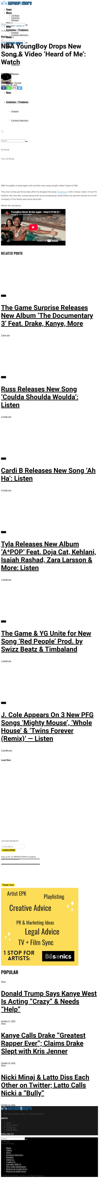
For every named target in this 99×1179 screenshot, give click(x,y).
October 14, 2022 (8, 1105)
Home (9, 9)
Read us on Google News (16, 1169)
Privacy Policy (12, 1125)
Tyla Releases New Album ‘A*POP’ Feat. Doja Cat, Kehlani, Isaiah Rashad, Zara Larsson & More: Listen (48, 556)
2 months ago (6, 750)
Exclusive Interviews (19, 35)
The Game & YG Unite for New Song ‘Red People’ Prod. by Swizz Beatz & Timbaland (46, 641)
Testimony (62, 191)
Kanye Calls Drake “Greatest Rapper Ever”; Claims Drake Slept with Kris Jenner (43, 1043)
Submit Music (12, 1130)
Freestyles (15, 18)
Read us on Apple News (16, 1171)
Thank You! (8, 885)
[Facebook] (3, 88)
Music (9, 12)
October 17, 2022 (8, 1021)
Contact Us (10, 1127)
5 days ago (5, 335)
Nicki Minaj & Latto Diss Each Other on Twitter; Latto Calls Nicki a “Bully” (45, 1085)
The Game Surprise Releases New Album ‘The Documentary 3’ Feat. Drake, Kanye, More (47, 315)
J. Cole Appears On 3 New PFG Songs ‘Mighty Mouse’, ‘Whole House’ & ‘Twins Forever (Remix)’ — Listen (47, 727)
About (8, 1123)
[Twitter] (19, 88)
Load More (6, 760)
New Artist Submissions (16, 1167)
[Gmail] (14, 88)
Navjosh (17, 83)
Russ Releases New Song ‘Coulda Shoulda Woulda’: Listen (39, 397)
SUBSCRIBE (8, 850)
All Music (15, 15)
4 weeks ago (6, 417)
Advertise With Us (13, 1164)
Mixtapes (15, 20)
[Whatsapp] (9, 88)
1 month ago (6, 579)
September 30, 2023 (9, 85)
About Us (10, 1160)
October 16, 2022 (8, 1063)
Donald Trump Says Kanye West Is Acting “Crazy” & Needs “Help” (49, 1001)
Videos (9, 1150)
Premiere (15, 33)
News (3, 981)
